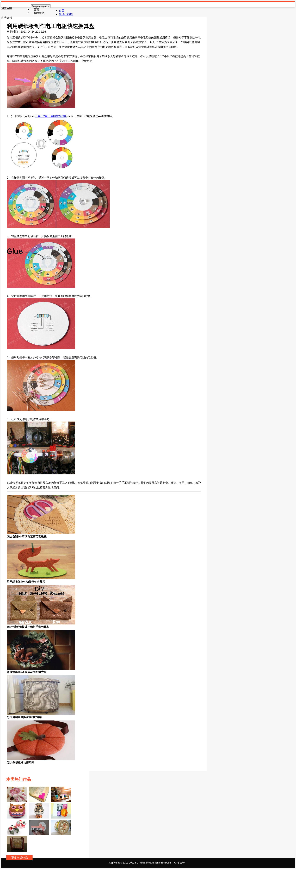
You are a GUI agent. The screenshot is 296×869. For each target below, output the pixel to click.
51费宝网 (6, 8)
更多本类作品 (19, 857)
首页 (61, 10)
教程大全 (39, 12)
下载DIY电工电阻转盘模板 (51, 116)
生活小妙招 (66, 14)
